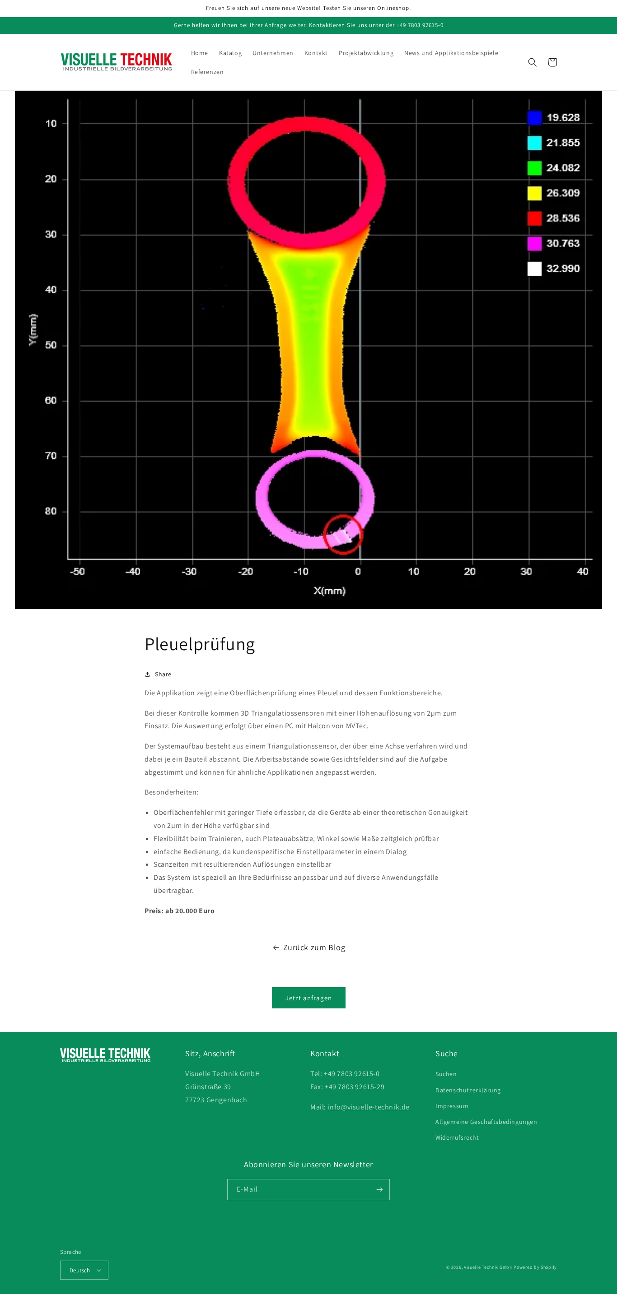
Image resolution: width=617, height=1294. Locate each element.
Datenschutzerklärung (468, 1090)
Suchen (446, 1074)
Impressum (451, 1106)
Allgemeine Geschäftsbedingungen (486, 1122)
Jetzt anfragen (308, 998)
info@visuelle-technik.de (369, 1107)
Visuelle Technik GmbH (488, 1267)
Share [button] (163, 674)
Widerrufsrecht (457, 1137)
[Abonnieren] (379, 1189)
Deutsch (80, 1270)
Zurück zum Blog (314, 947)
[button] (532, 62)
